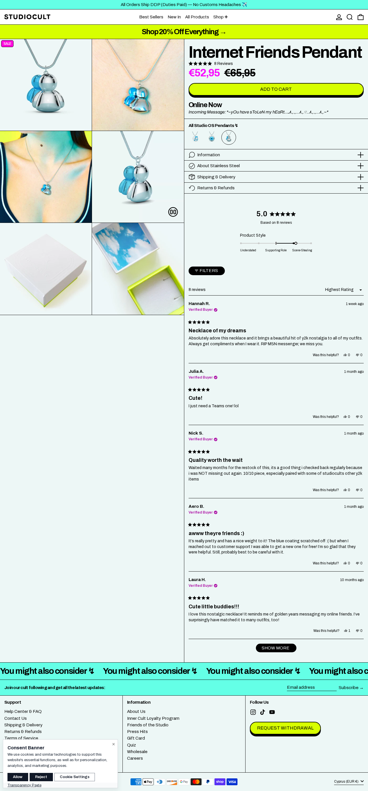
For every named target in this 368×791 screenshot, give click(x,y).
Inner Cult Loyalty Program (153, 718)
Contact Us (15, 718)
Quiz (131, 745)
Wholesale (137, 751)
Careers (135, 758)
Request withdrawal (285, 728)
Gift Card (136, 738)
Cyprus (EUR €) (346, 782)
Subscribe (349, 687)
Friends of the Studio (147, 725)
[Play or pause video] (173, 211)
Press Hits (137, 731)
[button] (349, 17)
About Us (136, 711)
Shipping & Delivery (23, 725)
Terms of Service (21, 738)
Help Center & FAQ (23, 711)
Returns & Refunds (23, 731)
